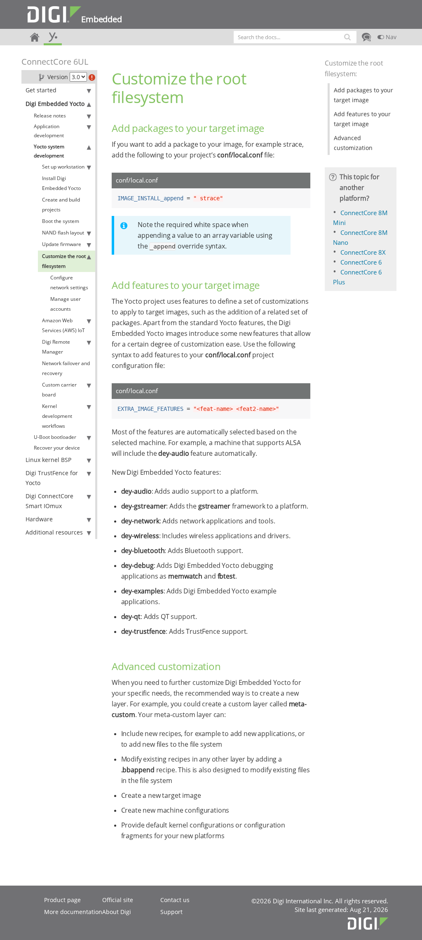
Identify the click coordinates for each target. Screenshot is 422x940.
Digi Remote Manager (56, 346)
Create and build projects (61, 204)
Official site (117, 900)
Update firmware (61, 244)
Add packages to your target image (363, 95)
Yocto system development (49, 151)
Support (171, 912)
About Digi (116, 912)
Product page (62, 900)
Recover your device (57, 447)
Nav (390, 37)
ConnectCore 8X (363, 252)
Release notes (50, 115)
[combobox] (295, 37)
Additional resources (54, 532)
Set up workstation (63, 166)
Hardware (39, 519)
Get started (41, 90)
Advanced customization (353, 143)
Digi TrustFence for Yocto (52, 478)
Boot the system (60, 221)
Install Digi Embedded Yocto (61, 183)
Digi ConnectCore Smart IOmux (49, 501)
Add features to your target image (362, 119)
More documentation (73, 912)
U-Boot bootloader (55, 437)
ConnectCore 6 (361, 262)
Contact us (175, 900)
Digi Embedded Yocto (55, 104)
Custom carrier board (59, 389)
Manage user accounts (65, 303)
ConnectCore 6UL (54, 61)
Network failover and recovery (66, 368)
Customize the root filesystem (64, 261)
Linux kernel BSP (48, 460)
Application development (49, 131)
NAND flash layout (63, 232)
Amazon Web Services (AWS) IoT (63, 325)
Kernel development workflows (57, 416)
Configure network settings (69, 282)
